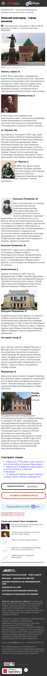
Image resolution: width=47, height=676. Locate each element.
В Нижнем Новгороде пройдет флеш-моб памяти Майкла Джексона (27, 525)
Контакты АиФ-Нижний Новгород (19, 591)
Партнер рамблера (22, 664)
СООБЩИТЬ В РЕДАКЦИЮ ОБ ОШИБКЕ (20, 594)
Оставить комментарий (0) (24, 495)
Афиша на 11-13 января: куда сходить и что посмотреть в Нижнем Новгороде (23, 463)
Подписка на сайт (11, 587)
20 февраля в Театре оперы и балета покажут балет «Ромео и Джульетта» (23, 475)
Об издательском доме (14, 575)
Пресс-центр (34, 575)
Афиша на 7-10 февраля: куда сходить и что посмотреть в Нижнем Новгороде (23, 469)
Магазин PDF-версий (23, 578)
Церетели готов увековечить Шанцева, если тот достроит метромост (26, 548)
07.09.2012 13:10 (7, 10)
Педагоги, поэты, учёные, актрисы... (24, 540)
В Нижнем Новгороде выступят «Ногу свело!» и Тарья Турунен (25, 533)
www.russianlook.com (16, 67)
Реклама (6, 578)
